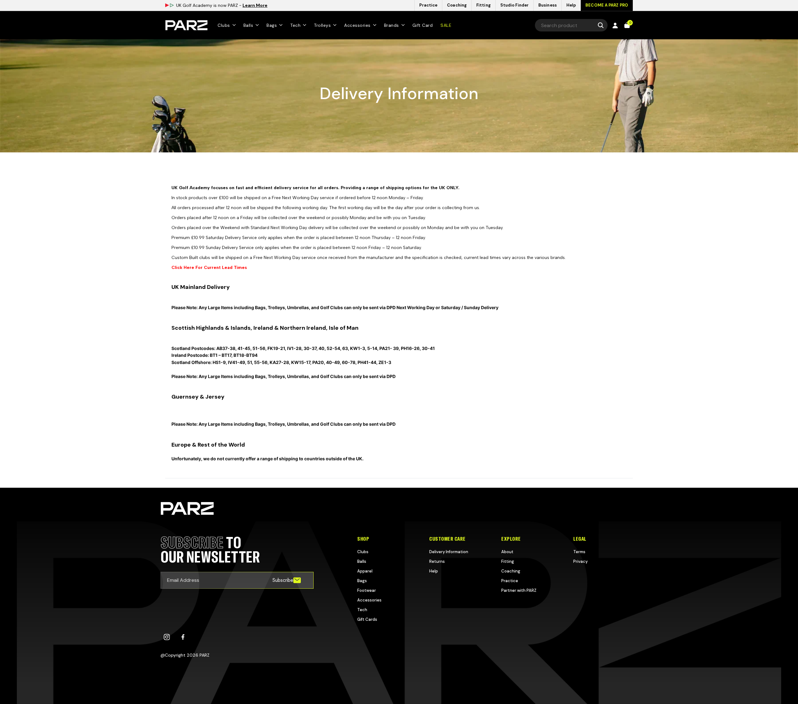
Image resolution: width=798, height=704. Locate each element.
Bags (362, 580)
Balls (361, 561)
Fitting (507, 561)
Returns (437, 561)
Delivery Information (448, 551)
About (507, 551)
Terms (579, 551)
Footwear (366, 590)
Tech (362, 609)
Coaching (510, 571)
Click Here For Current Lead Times (209, 267)
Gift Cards (367, 619)
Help (433, 571)
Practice (509, 580)
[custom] (167, 637)
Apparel (365, 571)
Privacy (580, 561)
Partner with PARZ (518, 590)
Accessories (369, 600)
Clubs (362, 551)
